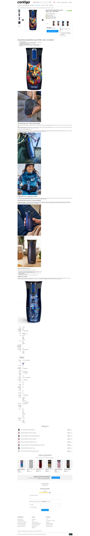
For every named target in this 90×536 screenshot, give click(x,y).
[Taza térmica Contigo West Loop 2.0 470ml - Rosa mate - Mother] (59, 464)
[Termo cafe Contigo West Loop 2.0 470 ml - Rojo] (40, 464)
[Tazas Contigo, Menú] (34, 5)
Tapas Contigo (20, 5)
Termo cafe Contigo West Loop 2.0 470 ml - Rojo (40, 469)
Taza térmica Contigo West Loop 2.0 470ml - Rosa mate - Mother (58, 470)
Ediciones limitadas (38, 5)
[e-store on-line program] (70, 534)
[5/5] (47, 493)
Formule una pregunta (55, 477)
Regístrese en (34, 519)
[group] (32, 20)
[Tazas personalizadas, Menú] (29, 5)
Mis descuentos (34, 526)
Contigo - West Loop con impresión (23, 337)
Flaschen (43, 5)
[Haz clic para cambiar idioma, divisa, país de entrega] (55, 2)
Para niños (46, 5)
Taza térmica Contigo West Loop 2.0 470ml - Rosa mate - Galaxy (21, 470)
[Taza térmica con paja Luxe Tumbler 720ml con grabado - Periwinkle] (19, 451)
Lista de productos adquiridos (36, 523)
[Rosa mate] (58, 23)
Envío (47, 519)
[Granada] (63, 23)
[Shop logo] (24, 2)
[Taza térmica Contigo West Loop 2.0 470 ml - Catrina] (68, 464)
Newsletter (33, 527)
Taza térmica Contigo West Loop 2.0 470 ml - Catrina (67, 469)
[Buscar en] (50, 2)
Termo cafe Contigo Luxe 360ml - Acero (31, 469)
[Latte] (54, 23)
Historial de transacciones (36, 524)
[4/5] (45, 493)
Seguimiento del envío (21, 520)
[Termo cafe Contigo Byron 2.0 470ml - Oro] (49, 464)
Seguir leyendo (26, 349)
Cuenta (33, 517)
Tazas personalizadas (26, 5)
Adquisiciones (20, 517)
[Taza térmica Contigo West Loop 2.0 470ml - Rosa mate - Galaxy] (22, 464)
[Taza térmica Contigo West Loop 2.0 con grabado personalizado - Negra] (19, 436)
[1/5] (40, 493)
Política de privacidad (49, 523)
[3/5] (43, 493)
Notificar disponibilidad (52, 31)
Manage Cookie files (49, 526)
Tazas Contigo (32, 5)
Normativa (48, 517)
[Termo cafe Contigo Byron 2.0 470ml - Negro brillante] (19, 430)
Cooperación (51, 5)
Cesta (33, 520)
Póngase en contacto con (21, 526)
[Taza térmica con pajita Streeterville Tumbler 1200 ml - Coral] (19, 442)
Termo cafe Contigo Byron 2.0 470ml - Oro (49, 469)
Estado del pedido (20, 519)
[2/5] (41, 493)
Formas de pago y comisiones (50, 520)
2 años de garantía (23, 342)
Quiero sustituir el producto (22, 524)
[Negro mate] (68, 23)
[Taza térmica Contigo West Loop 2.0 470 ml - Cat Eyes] (19, 448)
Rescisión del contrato (49, 524)
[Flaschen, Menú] (44, 5)
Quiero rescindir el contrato (22, 523)
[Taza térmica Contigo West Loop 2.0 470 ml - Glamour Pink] (19, 433)
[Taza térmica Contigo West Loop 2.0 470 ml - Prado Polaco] (19, 439)
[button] (23, 20)
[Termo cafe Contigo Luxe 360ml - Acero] (31, 464)
